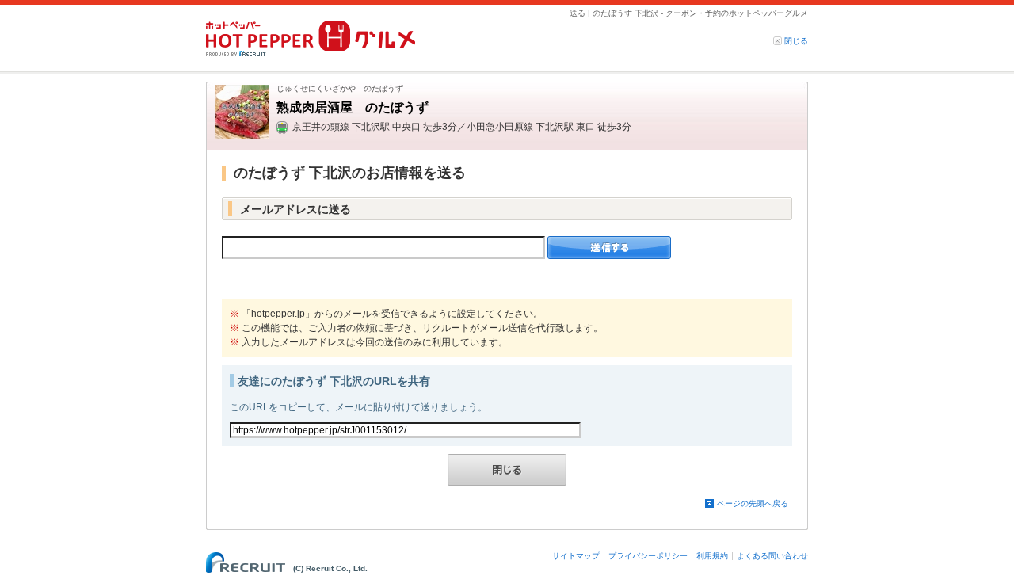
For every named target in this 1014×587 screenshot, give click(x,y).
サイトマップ (576, 555)
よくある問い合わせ (772, 555)
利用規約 (712, 555)
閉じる (796, 40)
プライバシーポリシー (648, 555)
